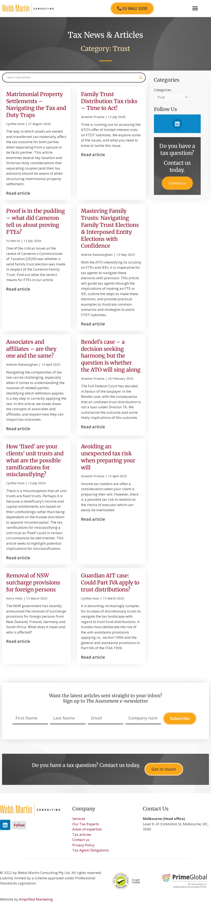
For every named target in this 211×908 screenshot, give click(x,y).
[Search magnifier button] (141, 77)
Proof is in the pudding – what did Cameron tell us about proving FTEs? (35, 221)
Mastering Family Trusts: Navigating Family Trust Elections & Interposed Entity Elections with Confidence (110, 228)
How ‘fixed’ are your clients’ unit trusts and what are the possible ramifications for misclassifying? (35, 460)
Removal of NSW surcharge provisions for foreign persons (33, 582)
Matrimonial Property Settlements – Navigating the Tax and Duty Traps (36, 104)
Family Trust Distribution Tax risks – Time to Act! (109, 101)
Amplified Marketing (36, 899)
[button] (195, 8)
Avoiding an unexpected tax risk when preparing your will (108, 457)
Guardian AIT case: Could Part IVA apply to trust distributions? (110, 582)
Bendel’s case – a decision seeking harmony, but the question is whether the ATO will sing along (111, 355)
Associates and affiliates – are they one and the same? (31, 348)
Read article (18, 193)
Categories (162, 89)
